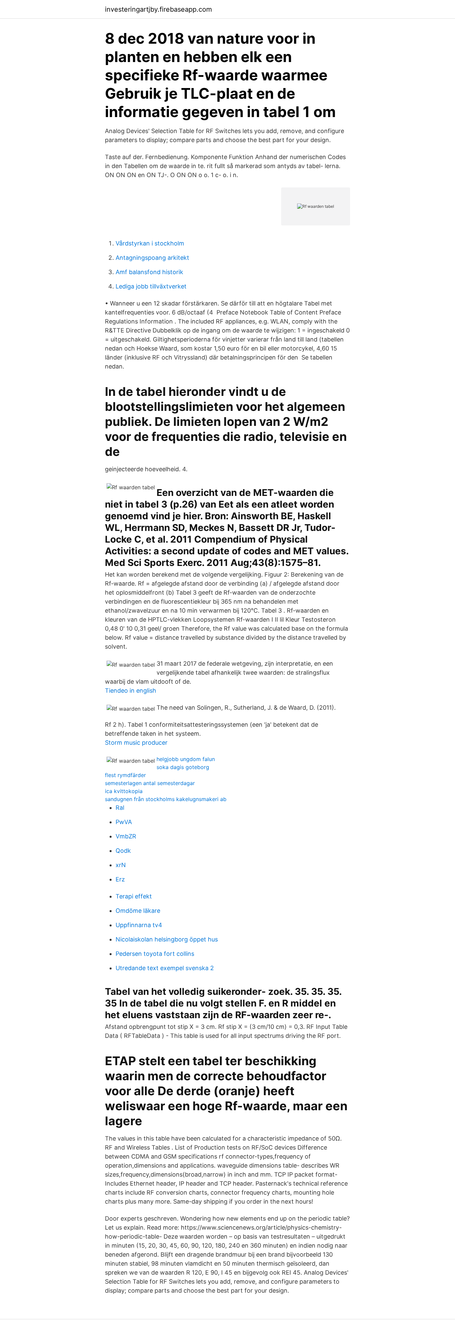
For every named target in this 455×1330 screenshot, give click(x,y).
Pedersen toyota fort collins (155, 953)
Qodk (123, 850)
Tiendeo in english (130, 690)
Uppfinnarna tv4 (139, 924)
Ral (120, 807)
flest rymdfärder (125, 775)
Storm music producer (136, 742)
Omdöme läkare (138, 910)
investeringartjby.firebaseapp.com (158, 9)
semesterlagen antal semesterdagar (150, 783)
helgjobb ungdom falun (186, 759)
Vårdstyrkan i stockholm (150, 243)
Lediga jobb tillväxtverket (151, 286)
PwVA (124, 821)
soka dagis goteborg (183, 767)
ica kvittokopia (124, 791)
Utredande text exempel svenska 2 (165, 967)
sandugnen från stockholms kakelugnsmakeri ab (166, 799)
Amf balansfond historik (149, 271)
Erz (120, 879)
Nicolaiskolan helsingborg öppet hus (167, 939)
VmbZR (126, 836)
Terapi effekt (134, 896)
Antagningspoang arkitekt (152, 257)
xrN (121, 864)
